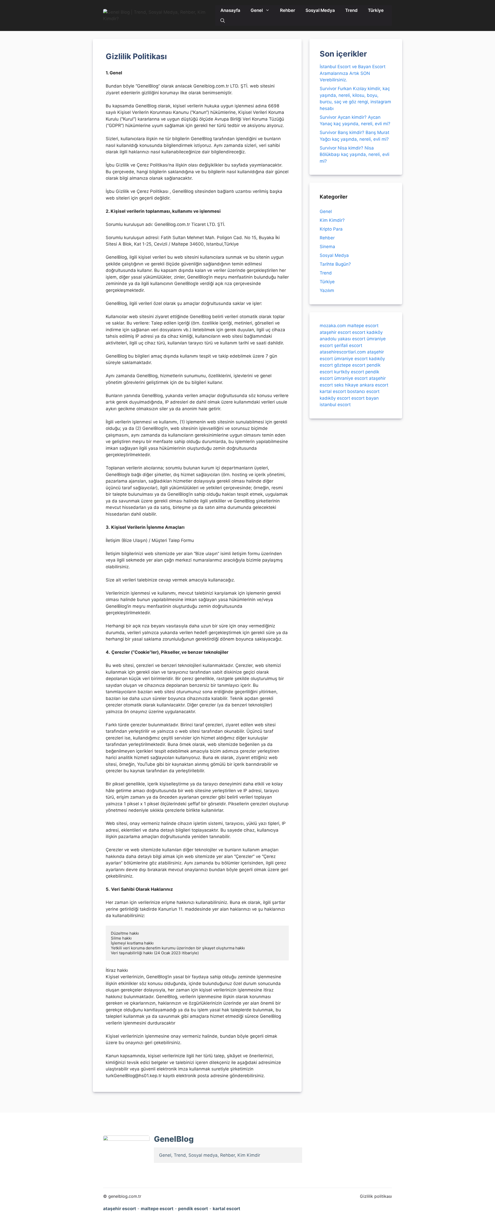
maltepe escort (362, 325)
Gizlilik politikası (376, 1196)
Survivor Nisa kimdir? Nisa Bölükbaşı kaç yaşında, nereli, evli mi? (354, 154)
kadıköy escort (335, 397)
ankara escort (374, 384)
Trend (351, 10)
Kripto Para (331, 229)
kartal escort (333, 391)
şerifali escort (348, 345)
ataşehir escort (335, 332)
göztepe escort (349, 365)
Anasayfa (230, 10)
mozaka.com (333, 325)
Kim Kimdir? (332, 220)
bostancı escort (363, 391)
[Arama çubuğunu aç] (222, 20)
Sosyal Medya (320, 10)
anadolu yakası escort (342, 338)
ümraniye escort (351, 358)
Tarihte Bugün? (335, 264)
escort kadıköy (367, 332)
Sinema (327, 246)
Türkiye (376, 10)
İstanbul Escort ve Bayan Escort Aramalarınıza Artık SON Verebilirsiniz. (352, 73)
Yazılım (327, 290)
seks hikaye (346, 384)
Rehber (287, 10)
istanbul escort (335, 404)
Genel (257, 10)
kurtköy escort (349, 371)
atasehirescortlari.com (343, 351)
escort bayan (365, 397)
